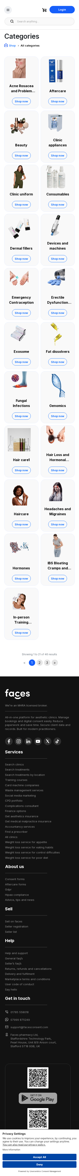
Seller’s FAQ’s (13, 963)
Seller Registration (16, 926)
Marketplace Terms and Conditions (27, 979)
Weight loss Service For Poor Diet (26, 857)
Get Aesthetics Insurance (21, 816)
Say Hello (11, 989)
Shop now (21, 101)
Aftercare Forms (15, 884)
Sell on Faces (13, 921)
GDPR (8, 889)
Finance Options (15, 811)
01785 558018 (20, 1012)
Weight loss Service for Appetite (26, 842)
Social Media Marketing (20, 795)
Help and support (16, 953)
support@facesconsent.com (29, 1027)
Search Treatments (17, 769)
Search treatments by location (25, 774)
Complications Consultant (22, 806)
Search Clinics (14, 764)
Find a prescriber (16, 831)
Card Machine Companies (22, 785)
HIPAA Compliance (17, 894)
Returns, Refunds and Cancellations (28, 968)
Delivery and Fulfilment (20, 973)
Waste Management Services (24, 790)
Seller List (11, 931)
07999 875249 (20, 1019)
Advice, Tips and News (19, 899)
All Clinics (11, 837)
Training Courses (16, 780)
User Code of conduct (19, 984)
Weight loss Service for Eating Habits (29, 847)
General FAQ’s (14, 958)
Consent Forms (15, 879)
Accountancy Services (20, 826)
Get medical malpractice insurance (28, 821)
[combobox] (44, 21)
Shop (12, 45)
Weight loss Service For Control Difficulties (32, 852)
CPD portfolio (14, 800)
